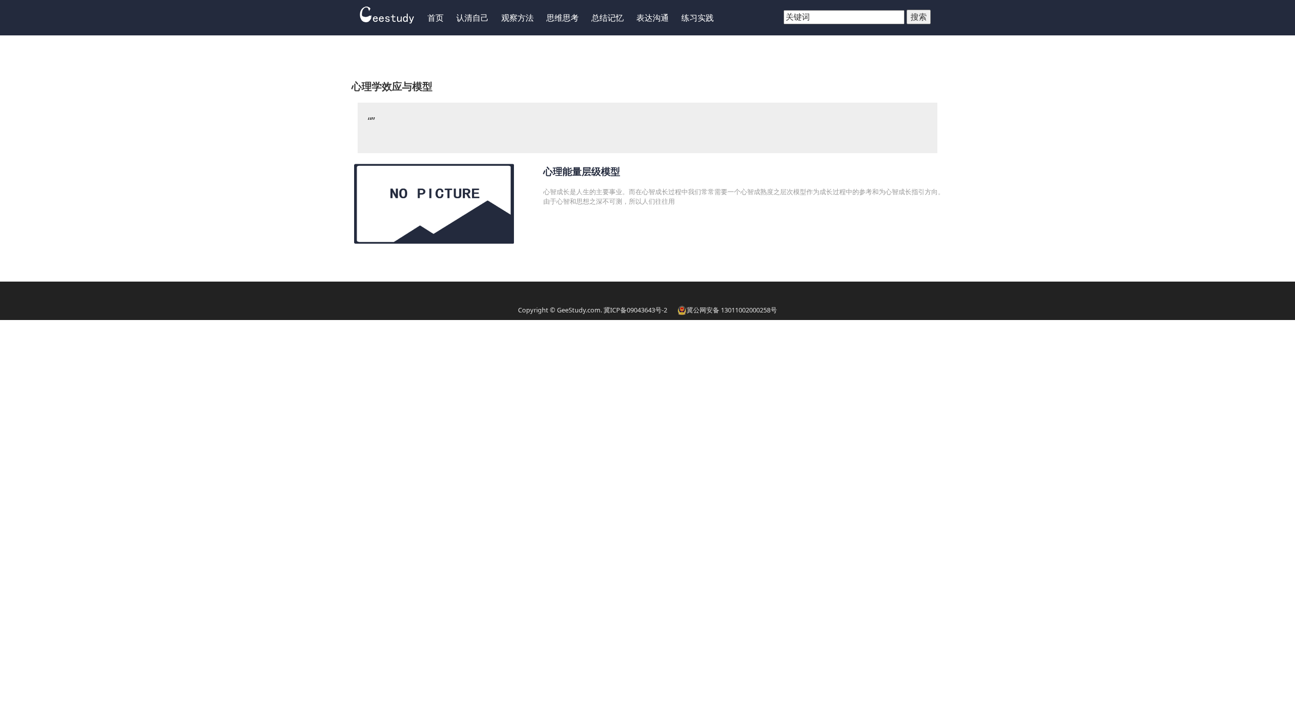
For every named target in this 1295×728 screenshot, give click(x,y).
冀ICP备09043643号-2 (635, 309)
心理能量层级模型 (581, 171)
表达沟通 (652, 17)
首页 (435, 17)
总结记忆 (607, 17)
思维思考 (562, 17)
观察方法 (517, 17)
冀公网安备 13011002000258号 (731, 309)
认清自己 (472, 17)
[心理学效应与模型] (387, 14)
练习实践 (697, 17)
